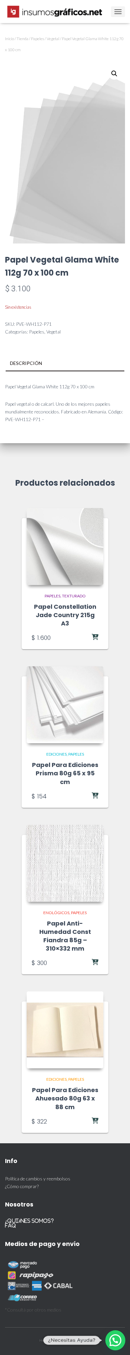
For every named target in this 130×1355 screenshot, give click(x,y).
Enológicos (56, 912)
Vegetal (53, 38)
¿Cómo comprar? (22, 1186)
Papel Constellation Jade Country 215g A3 (65, 614)
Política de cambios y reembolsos (37, 1178)
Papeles (37, 38)
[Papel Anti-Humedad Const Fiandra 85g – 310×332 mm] (65, 863)
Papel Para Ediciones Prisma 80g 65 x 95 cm (65, 773)
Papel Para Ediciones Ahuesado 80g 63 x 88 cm (65, 1098)
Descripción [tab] (26, 363)
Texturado (74, 595)
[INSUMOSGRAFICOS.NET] (58, 11)
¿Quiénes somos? (29, 1220)
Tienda (22, 38)
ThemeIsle (83, 1340)
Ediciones (56, 754)
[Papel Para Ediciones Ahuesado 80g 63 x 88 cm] (65, 1029)
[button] (114, 74)
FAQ (10, 1225)
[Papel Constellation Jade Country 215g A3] (65, 546)
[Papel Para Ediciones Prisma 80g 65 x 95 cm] (65, 704)
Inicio (9, 38)
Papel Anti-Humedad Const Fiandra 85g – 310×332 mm (65, 936)
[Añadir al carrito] (81, 637)
